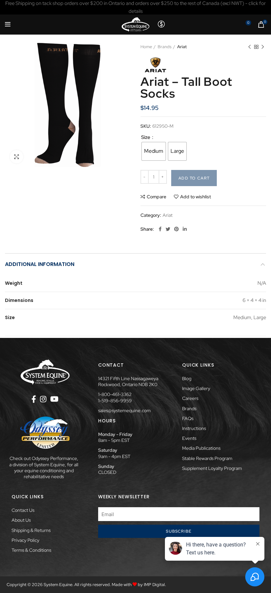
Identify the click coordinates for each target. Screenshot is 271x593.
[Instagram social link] (43, 399)
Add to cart (194, 178)
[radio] (154, 151)
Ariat (182, 46)
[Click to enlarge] (16, 156)
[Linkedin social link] (185, 229)
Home (146, 46)
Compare (156, 196)
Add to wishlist (195, 196)
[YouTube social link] (54, 399)
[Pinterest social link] (176, 229)
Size (146, 137)
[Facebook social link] (160, 229)
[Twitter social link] (168, 229)
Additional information (39, 264)
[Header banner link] (135, 7)
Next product (262, 47)
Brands (165, 46)
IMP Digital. (155, 584)
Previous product (249, 47)
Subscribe (178, 531)
